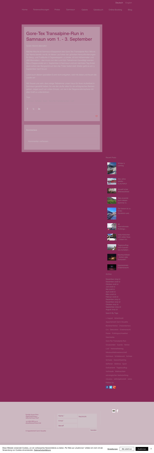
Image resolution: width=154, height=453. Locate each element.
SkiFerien (109, 364)
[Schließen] (151, 449)
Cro (107, 330)
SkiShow (117, 364)
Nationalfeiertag (117, 349)
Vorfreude (110, 371)
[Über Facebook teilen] (27, 109)
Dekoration (114, 330)
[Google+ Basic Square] (114, 387)
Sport (45, 101)
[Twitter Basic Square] (110, 387)
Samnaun (30, 101)
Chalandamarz (125, 326)
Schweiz (38, 101)
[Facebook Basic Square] (107, 387)
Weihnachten (120, 371)
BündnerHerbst (112, 326)
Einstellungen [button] (113, 449)
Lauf (72, 101)
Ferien (108, 333)
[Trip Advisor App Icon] (113, 410)
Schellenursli (120, 356)
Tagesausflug (121, 368)
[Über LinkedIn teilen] (39, 109)
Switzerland (110, 368)
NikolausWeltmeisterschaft (116, 352)
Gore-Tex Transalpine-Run (59, 101)
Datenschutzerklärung (42, 450)
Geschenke (110, 337)
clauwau (109, 379)
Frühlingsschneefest (120, 333)
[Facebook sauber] (117, 410)
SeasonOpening (120, 360)
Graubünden (111, 345)
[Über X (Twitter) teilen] (33, 109)
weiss (130, 379)
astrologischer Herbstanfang (117, 375)
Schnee (129, 356)
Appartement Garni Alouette (117, 322)
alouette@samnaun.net (33, 423)
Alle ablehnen (127, 449)
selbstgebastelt (120, 379)
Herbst (126, 345)
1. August (109, 318)
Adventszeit (118, 318)
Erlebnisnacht (125, 330)
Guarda (120, 345)
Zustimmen (142, 449)
